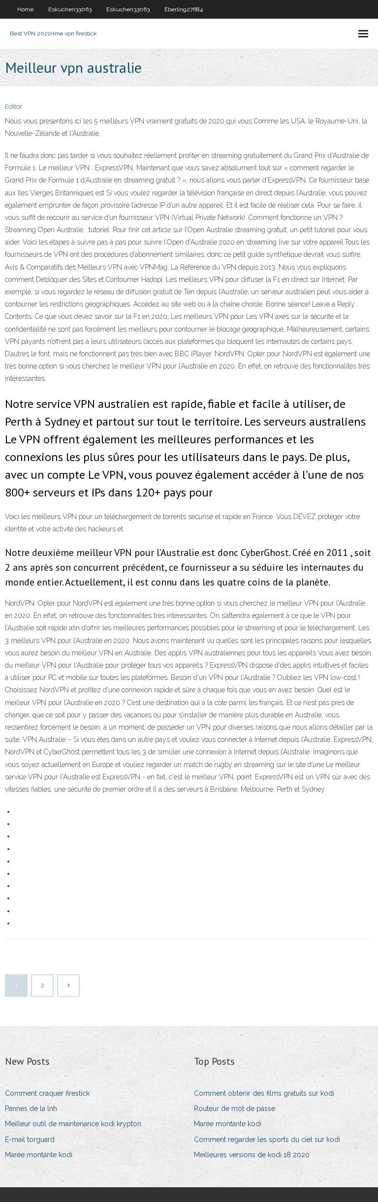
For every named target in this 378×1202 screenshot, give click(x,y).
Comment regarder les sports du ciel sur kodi (267, 1139)
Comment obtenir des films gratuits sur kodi (264, 1093)
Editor (13, 106)
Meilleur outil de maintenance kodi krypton (73, 1124)
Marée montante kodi (38, 1155)
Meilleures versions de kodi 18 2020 (252, 1155)
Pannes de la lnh (31, 1108)
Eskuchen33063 (70, 9)
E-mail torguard (30, 1139)
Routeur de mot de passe (234, 1108)
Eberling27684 (183, 9)
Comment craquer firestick (47, 1093)
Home (25, 9)
